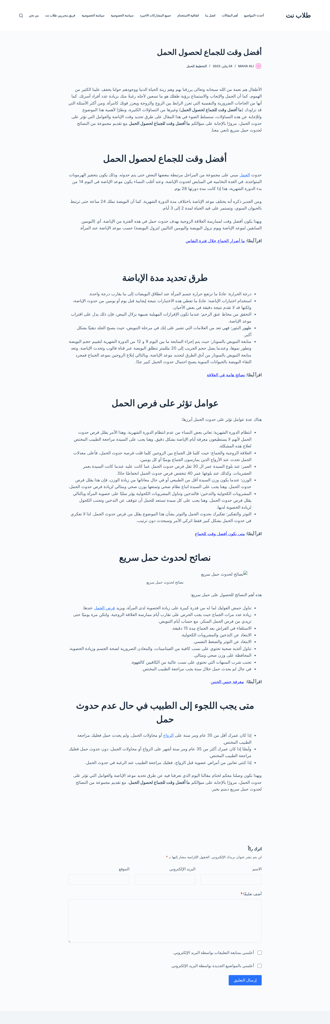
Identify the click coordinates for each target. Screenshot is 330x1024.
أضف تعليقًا (251, 893)
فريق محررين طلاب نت (60, 15)
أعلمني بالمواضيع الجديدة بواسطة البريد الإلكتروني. (212, 965)
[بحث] (21, 16)
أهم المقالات (230, 15)
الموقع (124, 868)
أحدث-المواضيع (254, 15)
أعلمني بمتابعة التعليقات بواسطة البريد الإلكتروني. (213, 952)
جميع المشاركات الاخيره (155, 15)
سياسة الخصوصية (122, 15)
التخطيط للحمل (196, 66)
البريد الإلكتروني (182, 868)
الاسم (257, 868)
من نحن (34, 15)
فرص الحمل (104, 607)
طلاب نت (298, 15)
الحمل (245, 174)
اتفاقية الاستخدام (188, 15)
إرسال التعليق (245, 980)
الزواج (168, 735)
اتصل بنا (210, 15)
